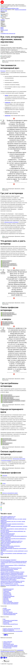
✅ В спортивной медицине (6, 402)
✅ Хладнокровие (4, 266)
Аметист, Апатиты (20, 581)
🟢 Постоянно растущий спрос (7, 312)
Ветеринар (3, 70)
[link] (3, 24)
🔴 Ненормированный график (7, 323)
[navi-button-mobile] (2, 32)
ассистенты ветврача (6, 460)
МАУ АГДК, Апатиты (19, 585)
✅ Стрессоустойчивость (6, 260)
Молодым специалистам (9, 33)
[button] (2, 27)
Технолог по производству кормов (10, 493)
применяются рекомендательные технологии (12, 651)
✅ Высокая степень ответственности (9, 265)
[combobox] (6, 661)
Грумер (4, 483)
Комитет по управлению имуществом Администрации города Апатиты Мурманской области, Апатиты (14, 562)
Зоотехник (4, 475)
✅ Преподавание (4, 444)
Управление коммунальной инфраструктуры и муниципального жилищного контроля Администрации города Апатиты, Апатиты (14, 577)
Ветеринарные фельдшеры (19, 458)
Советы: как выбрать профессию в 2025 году (11, 542)
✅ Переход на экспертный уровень (8, 440)
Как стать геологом (5, 544)
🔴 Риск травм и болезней (6, 321)
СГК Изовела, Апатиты (18, 571)
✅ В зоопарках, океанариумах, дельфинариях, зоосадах (13, 400)
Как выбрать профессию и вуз (7, 517)
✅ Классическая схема (6, 438)
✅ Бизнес (3, 441)
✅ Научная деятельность (6, 443)
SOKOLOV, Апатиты (13, 583)
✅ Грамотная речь (5, 262)
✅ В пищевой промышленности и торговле (10, 396)
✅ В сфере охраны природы (7, 397)
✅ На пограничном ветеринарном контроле (10, 399)
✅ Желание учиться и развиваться (8, 263)
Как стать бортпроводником (7, 534)
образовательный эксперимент (11, 222)
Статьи (2, 33)
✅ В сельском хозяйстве (6, 395)
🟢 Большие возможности (6, 315)
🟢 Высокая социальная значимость (8, 314)
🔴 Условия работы (5, 324)
